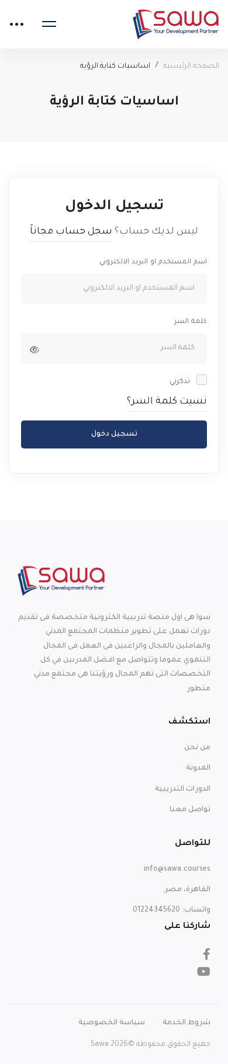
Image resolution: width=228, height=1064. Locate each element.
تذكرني (181, 382)
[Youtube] (203, 971)
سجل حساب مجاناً (71, 232)
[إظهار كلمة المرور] (34, 350)
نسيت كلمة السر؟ (167, 402)
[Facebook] (206, 954)
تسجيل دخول (114, 434)
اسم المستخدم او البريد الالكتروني (153, 262)
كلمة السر (190, 322)
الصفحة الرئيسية (191, 66)
